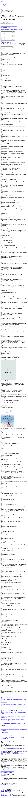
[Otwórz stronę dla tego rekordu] (14, 52)
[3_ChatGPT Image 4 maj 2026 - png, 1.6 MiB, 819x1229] (8, 784)
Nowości (5, 3)
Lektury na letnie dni (5, 755)
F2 (10, 11)
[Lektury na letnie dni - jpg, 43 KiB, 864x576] (6, 772)
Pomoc (4, 5)
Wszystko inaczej (4, 732)
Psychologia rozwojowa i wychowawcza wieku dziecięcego (13, 704)
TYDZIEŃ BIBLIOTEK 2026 (7, 775)
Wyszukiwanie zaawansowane (7, 26)
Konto (6, 6)
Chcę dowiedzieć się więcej (6, 791)
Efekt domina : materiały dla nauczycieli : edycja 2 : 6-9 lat (13, 723)
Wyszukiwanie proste (5, 29)
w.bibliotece (4, 751)
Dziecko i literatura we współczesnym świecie (10, 735)
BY (12, 10)
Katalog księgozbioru (5, 22)
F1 (8, 11)
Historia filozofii (4, 702)
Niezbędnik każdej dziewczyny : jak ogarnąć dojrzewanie (12, 710)
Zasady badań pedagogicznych (7, 697)
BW (7, 10)
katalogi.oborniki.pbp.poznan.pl (7, 771)
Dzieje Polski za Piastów (6, 726)
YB (10, 10)
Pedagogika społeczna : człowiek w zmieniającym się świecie (13, 699)
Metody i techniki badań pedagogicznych (9, 706)
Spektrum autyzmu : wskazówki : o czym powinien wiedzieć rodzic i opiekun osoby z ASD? (13, 713)
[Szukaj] (2, 41)
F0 (5, 11)
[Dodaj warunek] (1, 41)
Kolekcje (15, 26)
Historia (4, 4)
